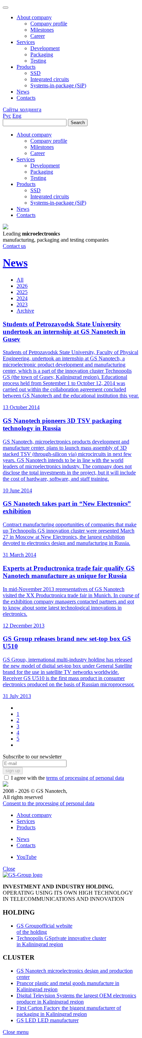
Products (26, 827)
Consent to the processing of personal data (48, 803)
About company (34, 815)
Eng (16, 116)
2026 (22, 286)
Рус (7, 116)
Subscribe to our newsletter (32, 757)
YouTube (27, 857)
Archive (25, 311)
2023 (22, 304)
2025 (22, 292)
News (23, 839)
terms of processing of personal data (85, 778)
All (20, 280)
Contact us (14, 246)
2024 (22, 298)
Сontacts (26, 845)
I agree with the (67, 778)
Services (26, 821)
